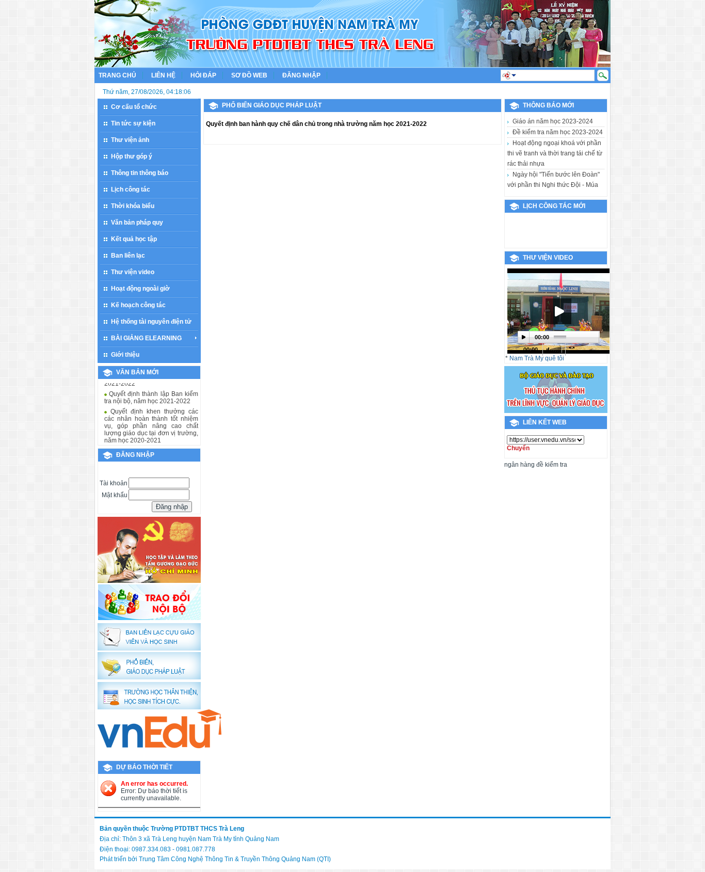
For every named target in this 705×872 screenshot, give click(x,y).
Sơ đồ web (249, 75)
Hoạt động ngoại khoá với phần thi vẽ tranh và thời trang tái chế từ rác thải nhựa (554, 153)
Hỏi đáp (203, 75)
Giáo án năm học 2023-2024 (552, 121)
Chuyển (518, 448)
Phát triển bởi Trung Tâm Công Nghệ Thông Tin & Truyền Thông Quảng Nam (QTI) (215, 859)
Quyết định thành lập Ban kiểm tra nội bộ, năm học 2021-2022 (151, 383)
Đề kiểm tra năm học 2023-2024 (557, 132)
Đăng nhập (301, 75)
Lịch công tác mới (554, 206)
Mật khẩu (114, 495)
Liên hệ (163, 75)
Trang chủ (117, 75)
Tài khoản (113, 483)
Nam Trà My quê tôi (536, 358)
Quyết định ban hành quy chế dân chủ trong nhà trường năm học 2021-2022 (316, 124)
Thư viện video (548, 257)
